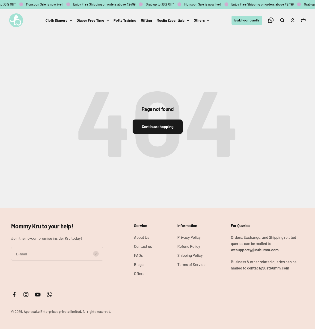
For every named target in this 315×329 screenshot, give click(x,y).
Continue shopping (157, 126)
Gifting (146, 20)
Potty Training (124, 20)
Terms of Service (191, 264)
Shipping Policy (190, 255)
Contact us (143, 246)
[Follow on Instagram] (26, 294)
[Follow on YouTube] (38, 294)
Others (199, 20)
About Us (141, 237)
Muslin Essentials (170, 20)
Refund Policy (188, 246)
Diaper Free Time (90, 20)
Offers (139, 273)
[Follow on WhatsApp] (271, 20)
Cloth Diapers (56, 20)
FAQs (138, 255)
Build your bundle (246, 20)
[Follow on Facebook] (14, 294)
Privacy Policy (189, 237)
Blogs (138, 264)
